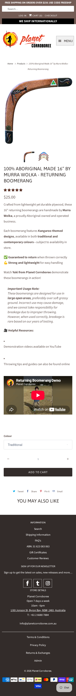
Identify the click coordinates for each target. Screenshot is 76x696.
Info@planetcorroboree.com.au (38, 624)
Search (38, 529)
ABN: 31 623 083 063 (38, 546)
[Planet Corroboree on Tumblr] (37, 583)
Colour (8, 436)
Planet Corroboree (41, 671)
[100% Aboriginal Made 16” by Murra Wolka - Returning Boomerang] (38, 111)
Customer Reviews (38, 558)
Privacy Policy (38, 645)
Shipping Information (38, 535)
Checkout (51, 15)
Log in (23, 15)
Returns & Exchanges (38, 653)
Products (21, 63)
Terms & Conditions (38, 637)
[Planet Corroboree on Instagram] (47, 583)
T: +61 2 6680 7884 (38, 615)
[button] (13, 190)
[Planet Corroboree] (27, 40)
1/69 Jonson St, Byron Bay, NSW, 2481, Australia (38, 610)
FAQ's (38, 541)
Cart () (37, 15)
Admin (38, 661)
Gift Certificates (38, 553)
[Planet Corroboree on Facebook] (27, 583)
